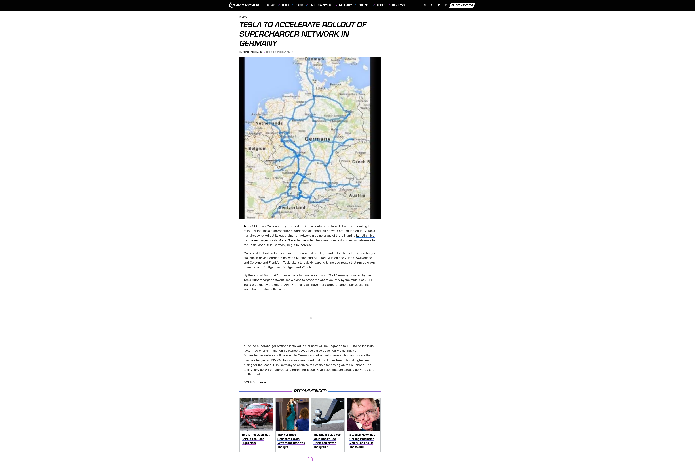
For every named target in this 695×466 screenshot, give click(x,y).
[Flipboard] (439, 5)
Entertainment (321, 5)
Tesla (247, 226)
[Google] (432, 5)
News (271, 5)
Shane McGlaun (252, 52)
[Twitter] (425, 5)
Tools (381, 5)
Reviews (398, 5)
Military (345, 5)
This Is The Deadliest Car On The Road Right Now (256, 439)
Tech (285, 5)
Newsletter (464, 5)
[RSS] (445, 5)
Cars (299, 5)
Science (364, 5)
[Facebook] (418, 5)
